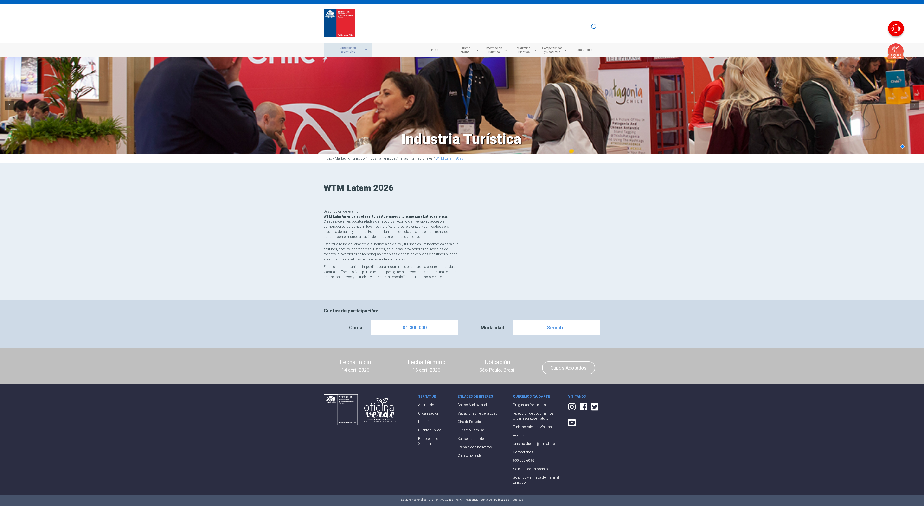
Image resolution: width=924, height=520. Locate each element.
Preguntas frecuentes (529, 405)
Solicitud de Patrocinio (530, 469)
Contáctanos (523, 452)
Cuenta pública (429, 430)
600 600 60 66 (524, 460)
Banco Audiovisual (472, 405)
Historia (424, 422)
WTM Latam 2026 (449, 158)
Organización (428, 413)
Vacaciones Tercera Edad (477, 413)
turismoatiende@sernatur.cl (534, 444)
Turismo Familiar (471, 430)
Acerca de (426, 405)
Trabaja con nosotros (475, 447)
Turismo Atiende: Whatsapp (534, 427)
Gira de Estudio (469, 422)
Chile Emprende (469, 455)
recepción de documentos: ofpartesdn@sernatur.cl (533, 415)
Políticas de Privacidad (508, 499)
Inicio (328, 158)
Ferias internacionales (415, 158)
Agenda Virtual (524, 435)
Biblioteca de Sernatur (428, 441)
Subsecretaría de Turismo (478, 439)
